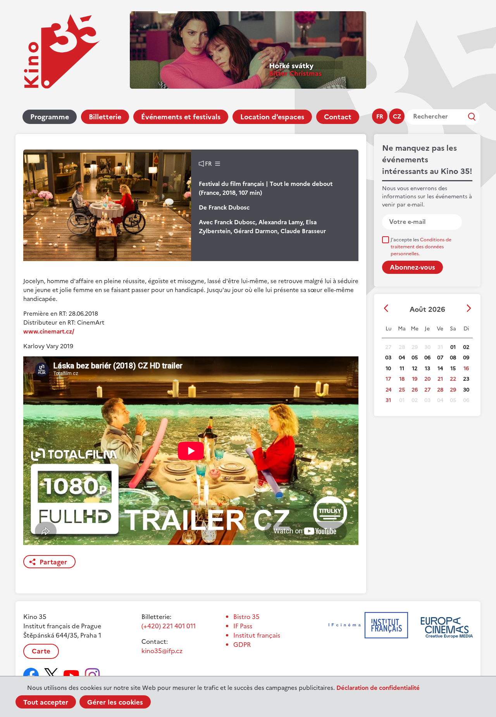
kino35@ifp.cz (162, 650)
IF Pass (242, 626)
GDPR (242, 644)
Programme (49, 117)
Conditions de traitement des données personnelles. (421, 246)
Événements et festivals (180, 117)
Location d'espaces (272, 117)
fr (379, 116)
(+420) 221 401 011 (168, 626)
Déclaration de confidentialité (378, 687)
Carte (41, 651)
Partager (53, 562)
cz (397, 116)
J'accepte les (421, 246)
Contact (337, 117)
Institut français (256, 635)
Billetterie (105, 117)
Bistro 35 (246, 616)
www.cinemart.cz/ (48, 331)
